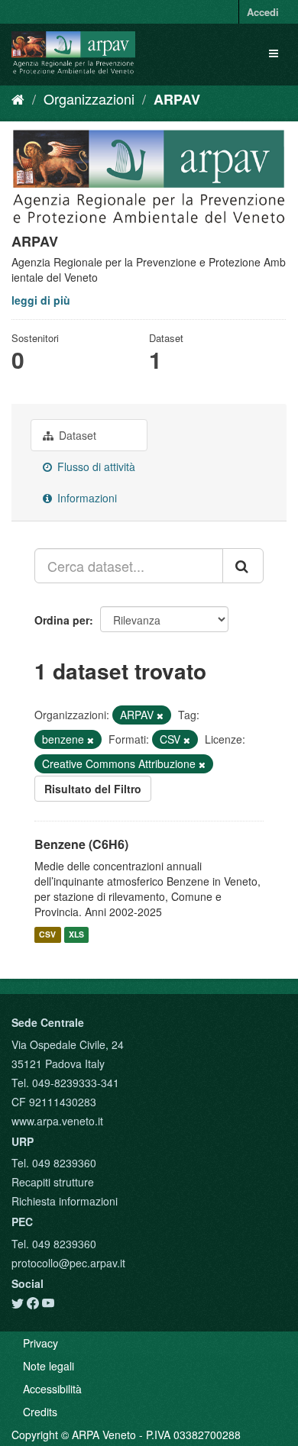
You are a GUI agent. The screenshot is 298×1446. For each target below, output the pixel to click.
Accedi (263, 12)
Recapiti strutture (52, 1181)
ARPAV (177, 99)
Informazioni (85, 497)
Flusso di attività (94, 466)
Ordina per (61, 620)
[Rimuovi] (160, 715)
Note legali (48, 1365)
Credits (40, 1411)
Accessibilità (52, 1388)
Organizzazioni (89, 98)
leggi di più (40, 300)
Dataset (76, 435)
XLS (76, 934)
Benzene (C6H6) (81, 844)
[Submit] (243, 565)
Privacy (40, 1343)
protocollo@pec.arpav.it (68, 1262)
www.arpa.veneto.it (57, 1120)
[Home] (17, 98)
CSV (47, 934)
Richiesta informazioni (64, 1201)
